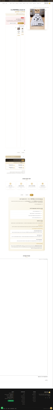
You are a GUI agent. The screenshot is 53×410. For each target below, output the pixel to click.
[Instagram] (49, 398)
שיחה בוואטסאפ (11, 400)
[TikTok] (45, 398)
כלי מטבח (27, 3)
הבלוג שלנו (23, 404)
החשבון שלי (23, 402)
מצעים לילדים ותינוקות (41, 7)
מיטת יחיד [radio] (18, 152)
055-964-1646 (11, 393)
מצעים (45, 7)
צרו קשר (24, 394)
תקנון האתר (23, 398)
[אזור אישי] (4, 3)
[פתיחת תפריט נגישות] (51, 408)
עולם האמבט (24, 3)
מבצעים (11, 3)
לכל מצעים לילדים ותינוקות (13, 23)
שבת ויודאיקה (17, 3)
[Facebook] (47, 398)
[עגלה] (3, 3)
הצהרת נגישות (23, 401)
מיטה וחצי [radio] (23, 152)
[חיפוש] (6, 3)
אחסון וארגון (38, 3)
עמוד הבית (47, 7)
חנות (40, 3)
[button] (45, 10)
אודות (24, 393)
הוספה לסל (12, 156)
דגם (24, 150)
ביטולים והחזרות (23, 397)
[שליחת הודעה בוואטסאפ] (2, 408)
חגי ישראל (14, 3)
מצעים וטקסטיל (34, 3)
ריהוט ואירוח (20, 3)
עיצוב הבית (30, 3)
